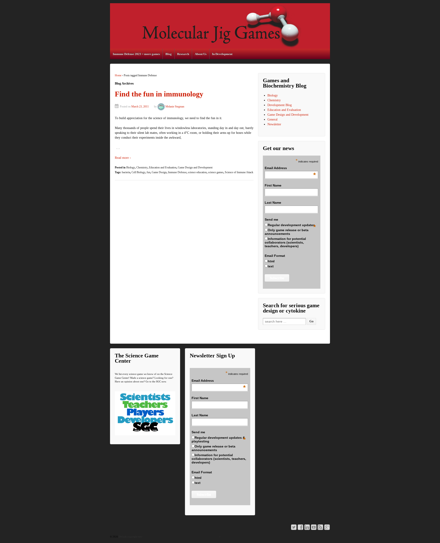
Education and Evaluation (162, 167)
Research (183, 54)
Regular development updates (291, 225)
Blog (168, 54)
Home (118, 75)
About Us (200, 54)
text (271, 266)
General (272, 119)
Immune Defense (177, 172)
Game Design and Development (195, 167)
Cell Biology (138, 172)
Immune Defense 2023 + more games (136, 54)
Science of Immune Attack (239, 172)
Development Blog (279, 105)
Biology (130, 167)
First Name (273, 185)
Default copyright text (130, 536)
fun (148, 172)
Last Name (273, 202)
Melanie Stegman (174, 106)
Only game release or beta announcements (286, 232)
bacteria (126, 172)
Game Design (159, 172)
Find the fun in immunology (159, 94)
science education (197, 172)
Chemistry (142, 167)
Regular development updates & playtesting (218, 439)
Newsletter (274, 124)
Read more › (123, 157)
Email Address (290, 168)
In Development (222, 54)
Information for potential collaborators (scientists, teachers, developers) (285, 242)
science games (215, 172)
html (271, 261)
